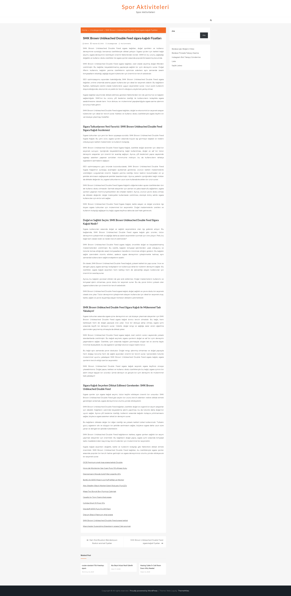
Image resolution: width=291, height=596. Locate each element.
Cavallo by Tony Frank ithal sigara (97, 497)
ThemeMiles (183, 591)
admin (86, 43)
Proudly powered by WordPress (144, 591)
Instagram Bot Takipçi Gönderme (186, 57)
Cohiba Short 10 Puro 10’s (94, 503)
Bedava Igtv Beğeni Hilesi (183, 49)
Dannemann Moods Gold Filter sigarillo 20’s (102, 474)
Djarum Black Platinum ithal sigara (98, 515)
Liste (174, 61)
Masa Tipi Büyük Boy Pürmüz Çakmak (99, 491)
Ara (173, 31)
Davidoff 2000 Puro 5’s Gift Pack (97, 509)
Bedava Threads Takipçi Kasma (185, 53)
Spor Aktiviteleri (145, 7)
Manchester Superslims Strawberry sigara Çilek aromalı (107, 526)
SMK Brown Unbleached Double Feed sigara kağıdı (105, 520)
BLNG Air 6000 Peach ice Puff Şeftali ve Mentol (103, 480)
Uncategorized (112, 43)
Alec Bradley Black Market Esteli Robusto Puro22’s (105, 486)
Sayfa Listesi (177, 65)
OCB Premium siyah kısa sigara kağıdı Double (103, 462)
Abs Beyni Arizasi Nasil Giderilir (122, 565)
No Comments (126, 43)
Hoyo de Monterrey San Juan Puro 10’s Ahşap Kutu (105, 468)
